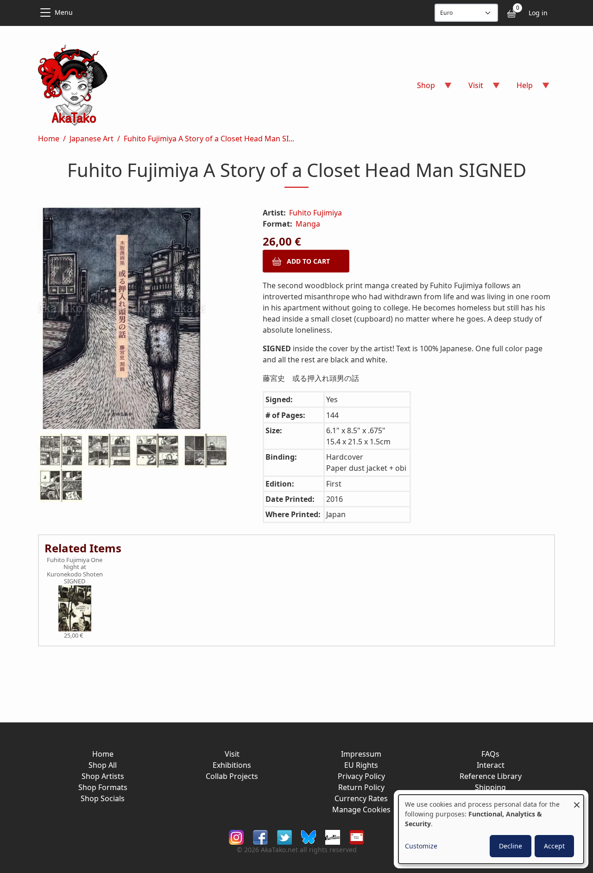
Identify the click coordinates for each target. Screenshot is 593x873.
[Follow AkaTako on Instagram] (236, 836)
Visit (232, 754)
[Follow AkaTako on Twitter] (284, 836)
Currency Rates (361, 798)
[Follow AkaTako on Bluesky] (308, 836)
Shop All (102, 765)
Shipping (490, 787)
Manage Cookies (361, 809)
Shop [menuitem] (420, 88)
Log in (538, 12)
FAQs (490, 754)
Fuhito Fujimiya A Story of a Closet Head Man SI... (209, 138)
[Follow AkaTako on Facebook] (260, 836)
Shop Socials (103, 798)
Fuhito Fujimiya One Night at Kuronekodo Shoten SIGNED (75, 571)
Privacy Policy (361, 776)
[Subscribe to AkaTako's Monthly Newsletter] (357, 836)
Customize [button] (421, 845)
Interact (491, 765)
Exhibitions (232, 765)
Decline (510, 845)
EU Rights (361, 765)
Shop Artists (103, 776)
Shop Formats (102, 787)
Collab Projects (232, 776)
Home (48, 138)
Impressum (361, 754)
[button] (139, 320)
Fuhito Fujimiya (315, 213)
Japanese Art (91, 138)
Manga (308, 224)
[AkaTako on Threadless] (333, 836)
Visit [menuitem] (470, 88)
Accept (554, 845)
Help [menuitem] (519, 88)
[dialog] (491, 829)
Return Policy (361, 787)
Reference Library (491, 776)
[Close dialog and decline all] (577, 800)
